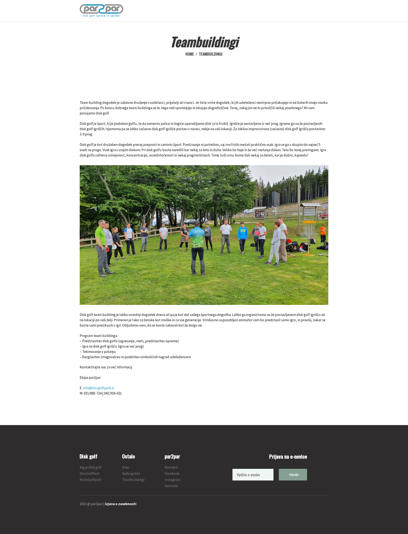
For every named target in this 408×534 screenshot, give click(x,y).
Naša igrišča (131, 473)
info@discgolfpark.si (98, 388)
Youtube (171, 485)
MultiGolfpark (90, 479)
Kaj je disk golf (91, 467)
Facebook (172, 473)
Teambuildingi (133, 479)
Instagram (172, 479)
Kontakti (171, 467)
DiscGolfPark (89, 473)
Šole (125, 467)
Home (190, 54)
